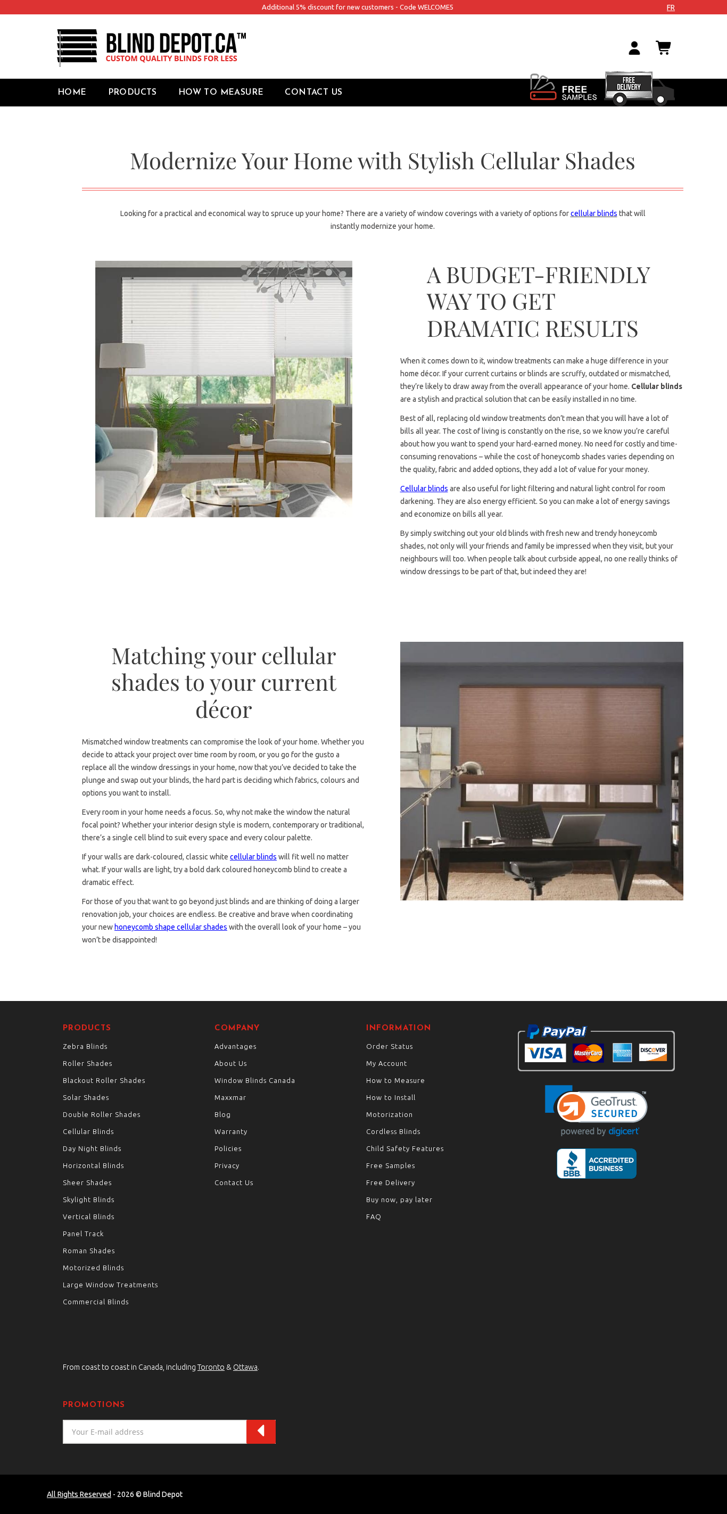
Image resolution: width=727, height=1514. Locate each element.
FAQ (374, 1216)
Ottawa (245, 1367)
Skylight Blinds (88, 1199)
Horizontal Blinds (93, 1165)
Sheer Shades (87, 1182)
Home (72, 92)
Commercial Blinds (96, 1301)
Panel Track (83, 1233)
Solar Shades (86, 1097)
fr (671, 7)
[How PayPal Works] (596, 1047)
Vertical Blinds (88, 1216)
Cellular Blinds (88, 1131)
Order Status (389, 1046)
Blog (222, 1114)
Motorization (389, 1114)
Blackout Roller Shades (104, 1080)
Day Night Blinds (92, 1148)
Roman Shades (89, 1250)
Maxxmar (230, 1097)
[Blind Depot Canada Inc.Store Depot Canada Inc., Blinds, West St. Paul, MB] (597, 1163)
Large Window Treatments (110, 1284)
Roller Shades (87, 1063)
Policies (228, 1148)
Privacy (226, 1165)
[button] (596, 1111)
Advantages (235, 1046)
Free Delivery (390, 1182)
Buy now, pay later (399, 1199)
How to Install (391, 1097)
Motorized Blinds (93, 1267)
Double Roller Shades (102, 1114)
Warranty (230, 1131)
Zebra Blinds (85, 1046)
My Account (386, 1063)
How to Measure (221, 92)
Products (132, 92)
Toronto (211, 1367)
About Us (230, 1063)
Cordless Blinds (393, 1131)
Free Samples (390, 1165)
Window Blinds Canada (254, 1080)
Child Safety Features (405, 1148)
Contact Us (313, 92)
